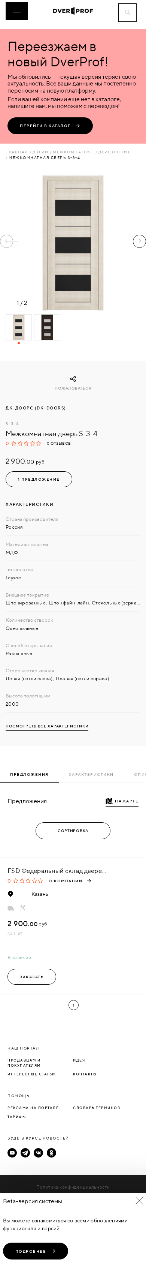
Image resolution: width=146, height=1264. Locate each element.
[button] (137, 241)
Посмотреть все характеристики (47, 726)
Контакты (85, 1074)
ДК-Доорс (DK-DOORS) (36, 408)
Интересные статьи (31, 1074)
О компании (65, 881)
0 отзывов (59, 443)
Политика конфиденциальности (73, 1187)
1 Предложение (39, 479)
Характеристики (91, 774)
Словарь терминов (96, 1108)
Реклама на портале (33, 1108)
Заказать (32, 977)
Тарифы (16, 1117)
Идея (79, 1060)
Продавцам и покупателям (24, 1063)
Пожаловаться (73, 388)
